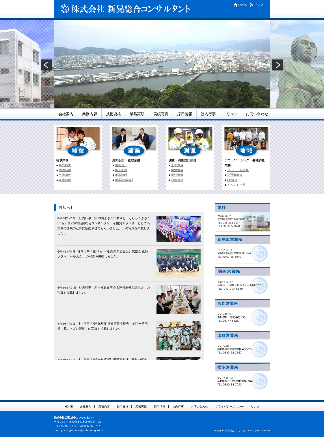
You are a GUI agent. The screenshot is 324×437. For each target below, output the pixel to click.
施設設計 (121, 165)
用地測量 (177, 170)
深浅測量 (177, 175)
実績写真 (160, 114)
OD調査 (232, 180)
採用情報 (184, 114)
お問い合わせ (257, 114)
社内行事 (208, 114)
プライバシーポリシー (229, 406)
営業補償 (65, 180)
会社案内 (65, 114)
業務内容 (89, 114)
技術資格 (113, 114)
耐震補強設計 (124, 180)
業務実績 (137, 114)
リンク (258, 4)
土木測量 (177, 165)
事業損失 (65, 165)
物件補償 (65, 170)
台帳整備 (177, 180)
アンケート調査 (238, 170)
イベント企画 (236, 185)
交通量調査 (234, 175)
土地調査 (65, 175)
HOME (242, 4)
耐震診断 (121, 175)
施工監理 (121, 170)
